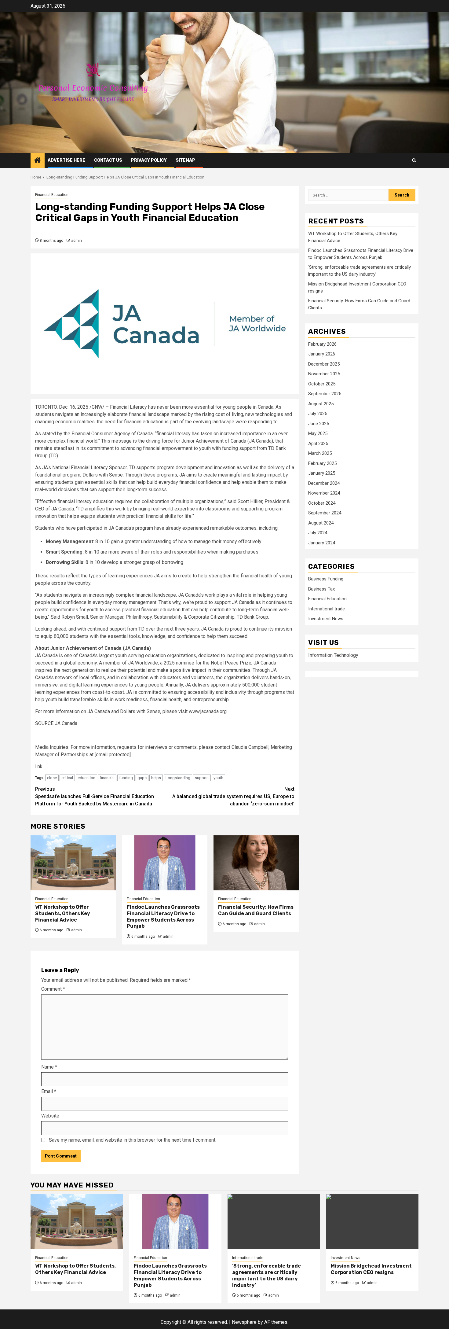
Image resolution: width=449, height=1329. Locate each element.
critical (67, 777)
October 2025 (321, 384)
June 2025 (318, 423)
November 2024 (324, 493)
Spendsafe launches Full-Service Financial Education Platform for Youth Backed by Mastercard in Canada (94, 796)
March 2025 (320, 453)
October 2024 (321, 503)
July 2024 (317, 533)
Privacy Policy (149, 160)
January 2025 (321, 473)
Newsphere (244, 1322)
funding (126, 777)
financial (107, 777)
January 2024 (321, 543)
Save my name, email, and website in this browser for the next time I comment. (132, 1140)
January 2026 (321, 354)
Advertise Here (66, 160)
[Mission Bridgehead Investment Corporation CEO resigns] (372, 1221)
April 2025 (318, 443)
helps (156, 777)
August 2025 (321, 404)
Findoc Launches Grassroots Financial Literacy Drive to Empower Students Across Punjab (163, 916)
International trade (326, 609)
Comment (53, 989)
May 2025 (317, 433)
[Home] (37, 160)
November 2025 (324, 374)
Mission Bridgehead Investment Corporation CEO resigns (371, 1269)
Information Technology (333, 655)
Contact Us (108, 160)
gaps (142, 777)
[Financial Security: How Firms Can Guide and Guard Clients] (256, 862)
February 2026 (322, 344)
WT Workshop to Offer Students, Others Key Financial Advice (62, 913)
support (202, 777)
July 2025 (317, 413)
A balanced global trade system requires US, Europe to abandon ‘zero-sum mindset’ (233, 796)
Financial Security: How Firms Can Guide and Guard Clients (256, 910)
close (52, 777)
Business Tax (321, 589)
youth (218, 777)
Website (50, 1116)
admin (76, 240)
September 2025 (324, 393)
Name (49, 1067)
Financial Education (51, 195)
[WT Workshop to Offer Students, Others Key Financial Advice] (73, 862)
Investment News (325, 619)
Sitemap (185, 160)
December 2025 (324, 364)
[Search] (414, 160)
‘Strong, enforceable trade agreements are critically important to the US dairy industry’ (266, 1275)
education (86, 777)
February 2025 (322, 463)
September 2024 (324, 513)
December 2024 (324, 483)
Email (48, 1091)
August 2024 (321, 523)
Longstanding (178, 777)
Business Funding (325, 579)
